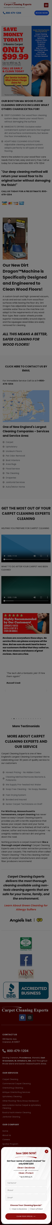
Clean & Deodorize (19, 1209)
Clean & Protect (36, 1209)
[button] (46, 1151)
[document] (26, 612)
